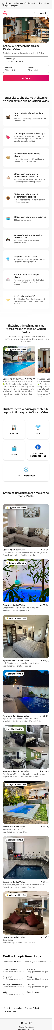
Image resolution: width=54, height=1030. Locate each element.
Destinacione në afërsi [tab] (12, 961)
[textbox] (14, 70)
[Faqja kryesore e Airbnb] (5, 13)
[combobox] (26, 61)
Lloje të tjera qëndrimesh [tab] (35, 961)
